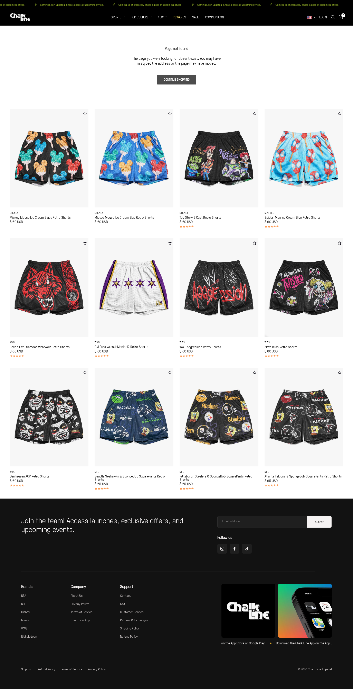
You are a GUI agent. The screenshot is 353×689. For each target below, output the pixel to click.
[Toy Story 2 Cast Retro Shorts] (219, 158)
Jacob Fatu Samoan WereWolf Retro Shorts (40, 347)
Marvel (269, 213)
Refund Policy (129, 636)
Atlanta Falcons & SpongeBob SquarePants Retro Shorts (303, 476)
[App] (305, 611)
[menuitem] (118, 17)
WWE (13, 342)
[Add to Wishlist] (85, 114)
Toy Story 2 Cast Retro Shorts (200, 217)
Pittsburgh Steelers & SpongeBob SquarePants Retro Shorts (216, 478)
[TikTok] (247, 549)
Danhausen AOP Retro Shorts (29, 476)
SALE (195, 17)
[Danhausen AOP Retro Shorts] (49, 417)
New (161, 17)
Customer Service (132, 612)
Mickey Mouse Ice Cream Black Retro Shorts (40, 217)
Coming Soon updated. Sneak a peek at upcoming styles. (89, 4)
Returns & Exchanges (134, 620)
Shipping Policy (130, 628)
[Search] (333, 17)
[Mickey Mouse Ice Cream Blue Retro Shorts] (134, 158)
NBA (23, 595)
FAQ (122, 603)
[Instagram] (222, 549)
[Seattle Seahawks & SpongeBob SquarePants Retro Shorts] (134, 417)
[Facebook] (234, 549)
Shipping (26, 669)
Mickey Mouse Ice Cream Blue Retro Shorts (124, 217)
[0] (340, 17)
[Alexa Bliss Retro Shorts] (304, 287)
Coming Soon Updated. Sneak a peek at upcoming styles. (167, 4)
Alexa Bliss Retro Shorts (281, 347)
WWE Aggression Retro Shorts (200, 347)
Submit (319, 522)
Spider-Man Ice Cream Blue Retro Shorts (293, 217)
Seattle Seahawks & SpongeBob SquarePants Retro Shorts (130, 478)
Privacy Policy (80, 603)
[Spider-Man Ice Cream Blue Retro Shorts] (304, 158)
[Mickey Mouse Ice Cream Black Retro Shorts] (49, 158)
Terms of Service (82, 612)
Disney (14, 213)
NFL (97, 472)
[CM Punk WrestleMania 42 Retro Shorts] (134, 287)
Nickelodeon (29, 636)
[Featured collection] (248, 611)
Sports (116, 17)
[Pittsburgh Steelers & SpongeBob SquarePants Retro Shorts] (219, 417)
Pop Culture (140, 17)
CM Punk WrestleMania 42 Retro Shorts (121, 346)
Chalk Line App (80, 620)
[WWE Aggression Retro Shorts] (219, 287)
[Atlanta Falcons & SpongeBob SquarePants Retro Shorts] (304, 417)
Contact (125, 595)
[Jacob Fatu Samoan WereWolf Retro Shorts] (49, 287)
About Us (77, 595)
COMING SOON (214, 17)
